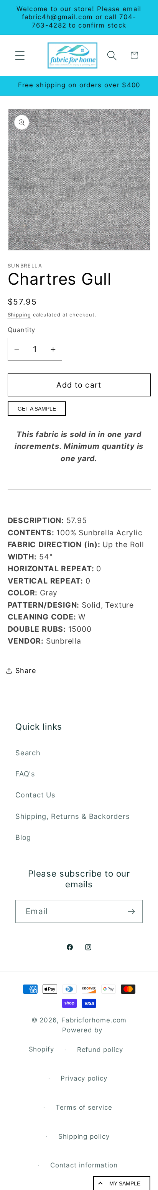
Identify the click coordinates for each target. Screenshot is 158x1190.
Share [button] (25, 670)
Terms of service (84, 1107)
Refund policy (100, 1049)
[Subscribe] (131, 911)
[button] (20, 55)
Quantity (21, 330)
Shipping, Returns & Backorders (72, 816)
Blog (23, 837)
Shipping (19, 314)
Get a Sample (37, 409)
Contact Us (35, 795)
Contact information (84, 1165)
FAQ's (25, 773)
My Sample (124, 1183)
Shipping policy (84, 1136)
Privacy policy (84, 1078)
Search (28, 752)
